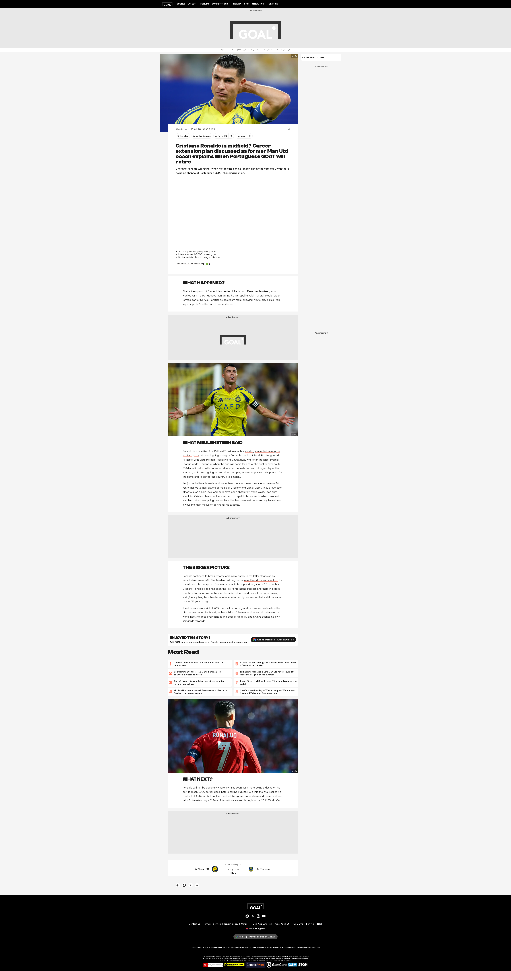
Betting (310, 924)
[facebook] (247, 916)
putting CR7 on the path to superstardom (209, 304)
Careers (245, 924)
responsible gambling (222, 956)
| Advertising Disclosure (267, 50)
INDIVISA (237, 4)
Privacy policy (231, 924)
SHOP (246, 4)
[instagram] (258, 916)
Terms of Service (212, 924)
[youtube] (264, 916)
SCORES (181, 4)
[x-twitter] (253, 916)
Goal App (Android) (262, 924)
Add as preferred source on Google (275, 639)
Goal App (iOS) (282, 924)
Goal (206, 947)
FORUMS (204, 4)
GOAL (204, 956)
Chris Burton (181, 129)
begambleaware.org (286, 960)
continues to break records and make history (219, 576)
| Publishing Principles (283, 50)
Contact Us (194, 924)
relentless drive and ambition (261, 580)
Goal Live (298, 924)
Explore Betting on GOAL (313, 57)
